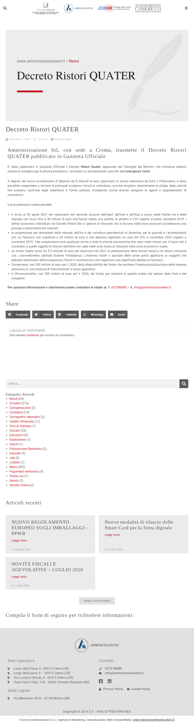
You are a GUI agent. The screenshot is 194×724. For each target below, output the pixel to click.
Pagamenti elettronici (24, 471)
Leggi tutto (19, 540)
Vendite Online (19, 485)
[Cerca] (183, 383)
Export (13, 444)
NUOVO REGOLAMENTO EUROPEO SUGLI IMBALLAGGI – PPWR (50, 527)
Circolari (15, 403)
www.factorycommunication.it (153, 720)
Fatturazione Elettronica (25, 449)
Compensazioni (20, 408)
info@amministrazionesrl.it (152, 287)
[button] (5, 8)
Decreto (58, 139)
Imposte (14, 453)
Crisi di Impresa (20, 426)
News (68, 139)
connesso (32, 335)
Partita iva (16, 476)
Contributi (16, 412)
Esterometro (17, 439)
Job (12, 458)
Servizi (14, 480)
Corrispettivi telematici (24, 417)
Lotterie (14, 462)
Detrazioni (16, 435)
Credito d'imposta (21, 421)
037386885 (119, 287)
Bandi (13, 398)
